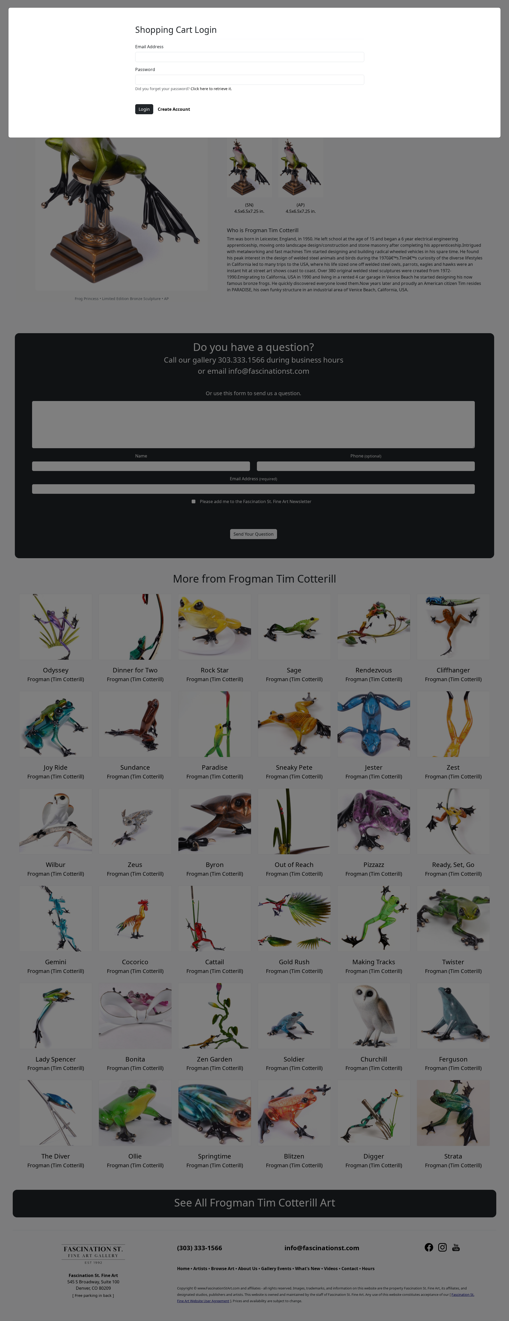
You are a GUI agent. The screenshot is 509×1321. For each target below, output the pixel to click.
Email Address (149, 47)
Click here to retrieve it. (211, 88)
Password (145, 69)
